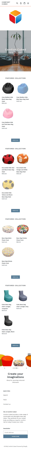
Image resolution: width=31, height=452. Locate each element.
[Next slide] (26, 368)
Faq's (5, 399)
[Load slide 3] (16, 368)
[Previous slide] (4, 368)
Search (5, 395)
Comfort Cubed (6, 3)
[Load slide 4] (17, 368)
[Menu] (28, 3)
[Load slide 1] (13, 368)
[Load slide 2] (14, 368)
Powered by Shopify (22, 446)
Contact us (6, 404)
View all (15, 140)
